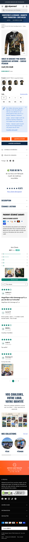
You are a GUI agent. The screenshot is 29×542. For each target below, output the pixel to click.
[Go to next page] (18, 381)
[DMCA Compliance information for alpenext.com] (19, 493)
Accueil (2, 25)
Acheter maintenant (14, 143)
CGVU (2, 537)
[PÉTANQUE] (20, 443)
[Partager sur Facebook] (10, 160)
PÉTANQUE (20, 451)
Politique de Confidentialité (10, 537)
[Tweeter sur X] (7, 160)
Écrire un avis (14, 280)
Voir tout (25, 434)
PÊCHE (7, 451)
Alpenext (6, 533)
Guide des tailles (24, 94)
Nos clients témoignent (14, 192)
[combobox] (14, 10)
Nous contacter (20, 537)
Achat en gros (4, 538)
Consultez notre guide (11, 130)
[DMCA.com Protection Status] (7, 493)
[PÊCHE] (7, 443)
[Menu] (2, 6)
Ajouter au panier (19, 139)
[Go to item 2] (19, 272)
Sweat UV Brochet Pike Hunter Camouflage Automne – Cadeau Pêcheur (13, 27)
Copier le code (18, 20)
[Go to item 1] (9, 272)
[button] (26, 6)
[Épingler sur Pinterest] (13, 160)
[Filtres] (3, 284)
